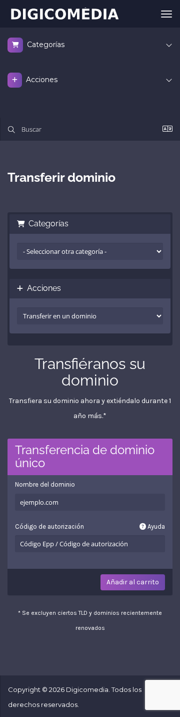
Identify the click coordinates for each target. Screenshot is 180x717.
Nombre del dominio (45, 484)
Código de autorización (90, 526)
